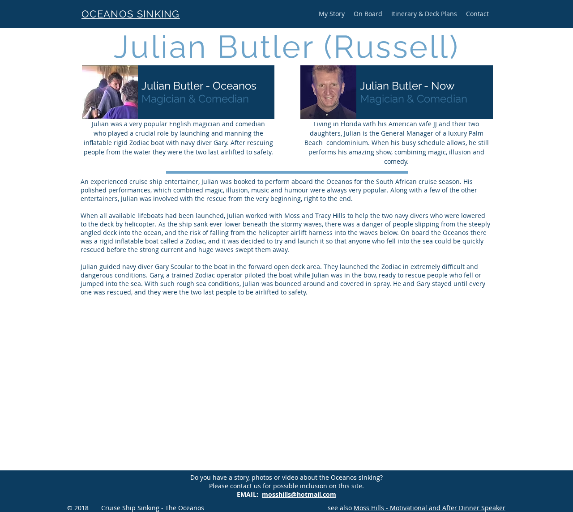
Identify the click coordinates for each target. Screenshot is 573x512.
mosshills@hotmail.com (299, 494)
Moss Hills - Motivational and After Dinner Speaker (429, 507)
